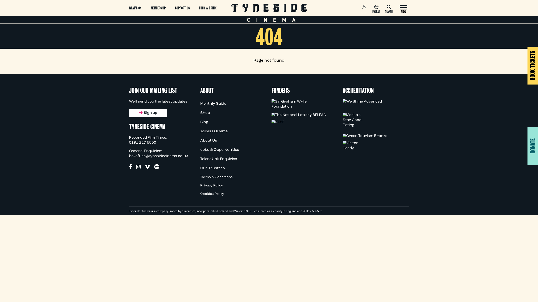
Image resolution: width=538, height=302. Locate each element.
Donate (533, 146)
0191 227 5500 (142, 143)
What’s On (135, 8)
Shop (205, 113)
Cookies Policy (212, 194)
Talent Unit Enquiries (218, 159)
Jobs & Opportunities (219, 150)
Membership (158, 8)
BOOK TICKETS (533, 65)
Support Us (182, 8)
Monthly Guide (213, 104)
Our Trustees (212, 168)
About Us (208, 141)
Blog (204, 122)
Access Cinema (214, 131)
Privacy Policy (211, 185)
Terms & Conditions (216, 177)
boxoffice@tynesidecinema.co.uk (158, 156)
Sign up (150, 113)
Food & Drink (207, 8)
